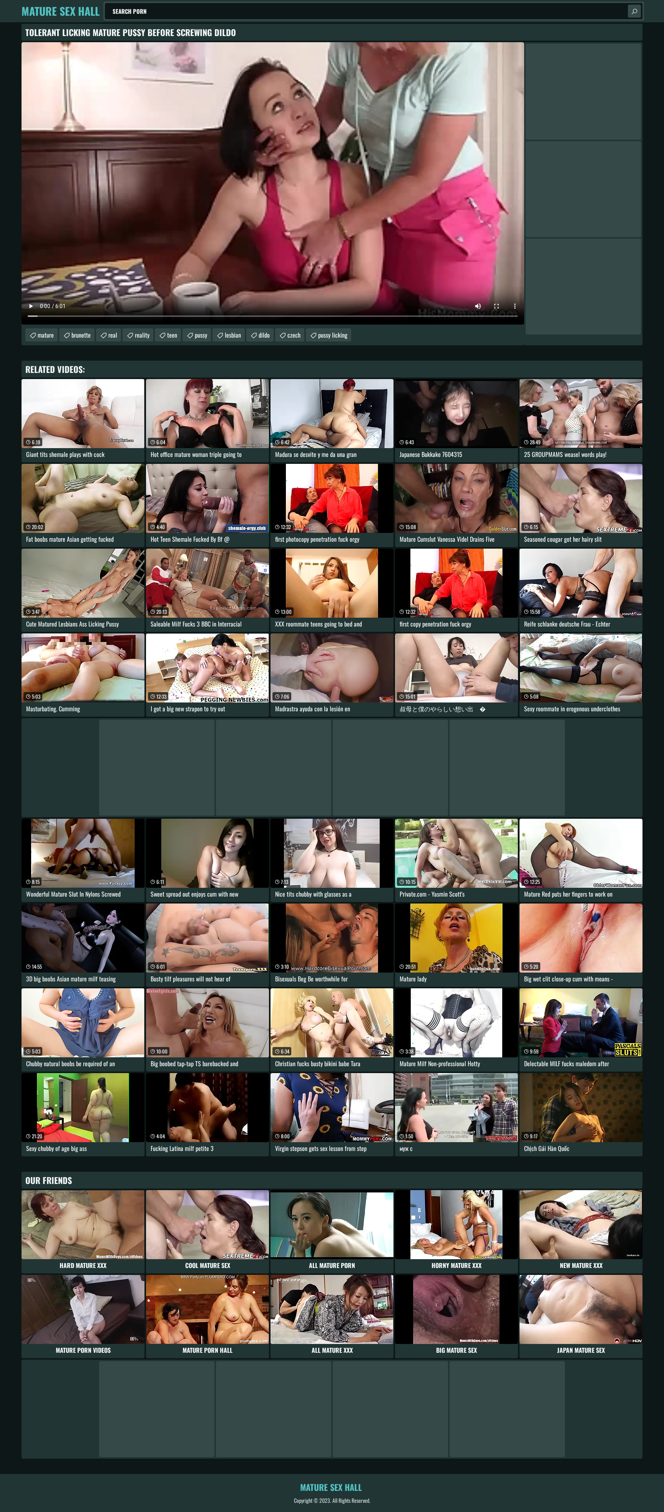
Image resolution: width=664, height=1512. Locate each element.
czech (293, 335)
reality (142, 335)
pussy (201, 335)
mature (46, 335)
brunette (81, 335)
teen (172, 335)
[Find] (634, 11)
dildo (264, 335)
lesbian (233, 335)
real (112, 335)
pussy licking (332, 335)
